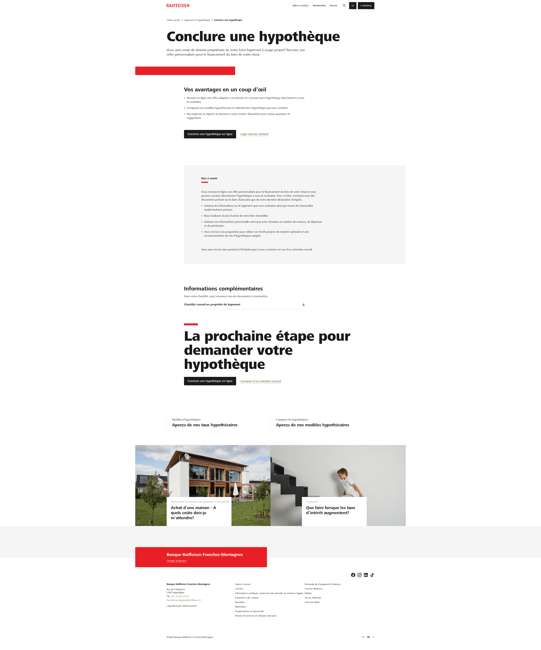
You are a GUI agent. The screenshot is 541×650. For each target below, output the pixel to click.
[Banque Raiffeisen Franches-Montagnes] (178, 5)
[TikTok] (372, 575)
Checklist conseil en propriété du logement (212, 304)
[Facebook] (353, 575)
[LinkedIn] (366, 575)
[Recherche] (344, 5)
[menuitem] (300, 5)
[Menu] (352, 5)
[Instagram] (359, 575)
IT (373, 637)
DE (363, 637)
